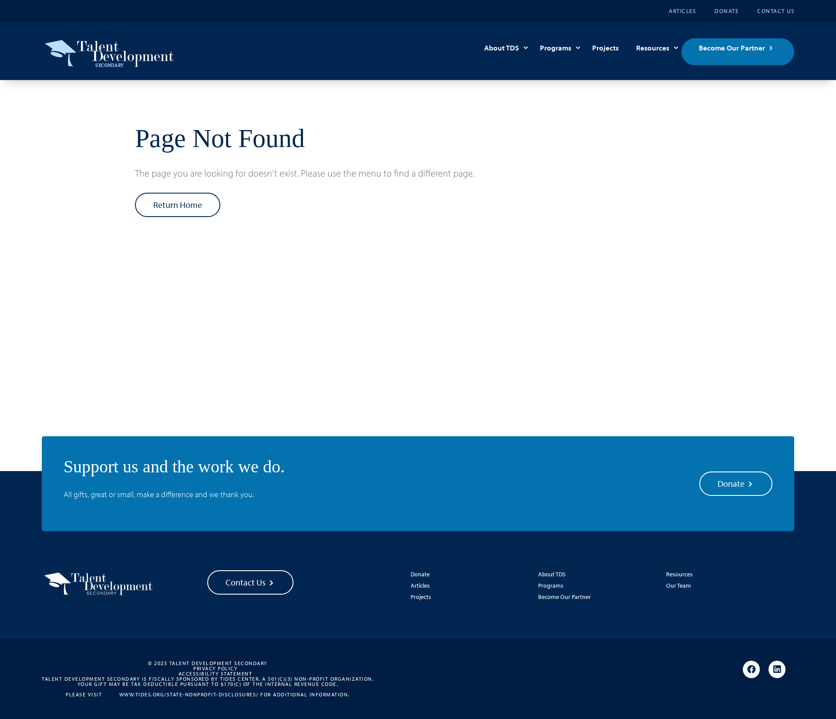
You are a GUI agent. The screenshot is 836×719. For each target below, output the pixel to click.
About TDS (501, 47)
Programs (555, 47)
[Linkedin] (777, 669)
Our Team (678, 585)
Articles (682, 10)
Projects (605, 47)
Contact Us (775, 10)
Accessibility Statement (216, 673)
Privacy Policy (215, 668)
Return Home (177, 204)
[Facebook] (751, 669)
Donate (726, 10)
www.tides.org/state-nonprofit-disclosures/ (189, 694)
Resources (652, 47)
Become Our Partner (732, 47)
